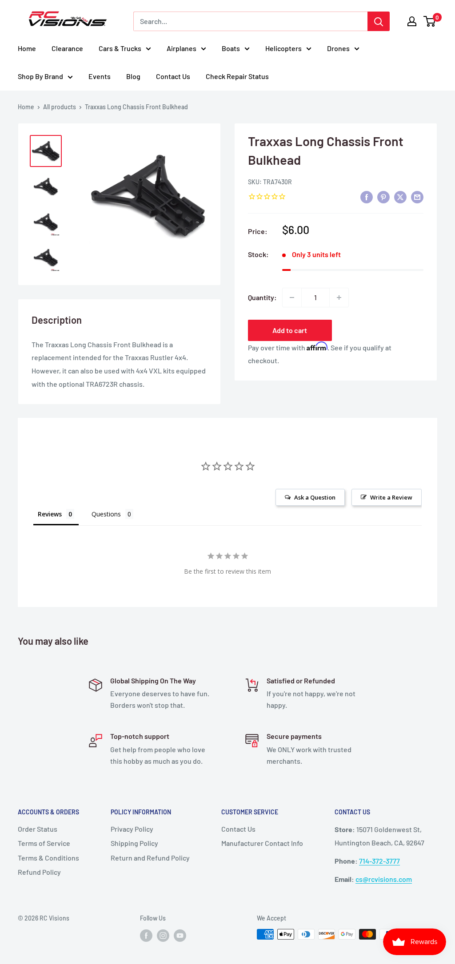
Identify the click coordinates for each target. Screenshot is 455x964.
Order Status (37, 829)
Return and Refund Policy (150, 857)
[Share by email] (417, 197)
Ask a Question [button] (314, 497)
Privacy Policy (132, 829)
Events (99, 76)
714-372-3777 (379, 861)
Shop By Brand (40, 76)
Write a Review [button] (391, 497)
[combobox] (250, 21)
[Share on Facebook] (366, 197)
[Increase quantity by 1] (339, 297)
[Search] (378, 21)
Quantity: (262, 297)
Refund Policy (39, 872)
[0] (429, 21)
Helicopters (283, 48)
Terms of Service (44, 843)
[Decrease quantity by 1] (292, 297)
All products (59, 107)
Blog (133, 76)
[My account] (411, 21)
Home (27, 48)
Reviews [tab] (50, 514)
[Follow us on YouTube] (180, 935)
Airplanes (181, 48)
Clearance (67, 48)
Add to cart (289, 330)
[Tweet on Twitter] (400, 197)
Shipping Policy (134, 843)
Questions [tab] (106, 514)
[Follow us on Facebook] (146, 935)
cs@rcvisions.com (383, 879)
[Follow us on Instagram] (163, 935)
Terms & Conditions (48, 857)
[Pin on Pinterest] (383, 197)
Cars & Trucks (120, 48)
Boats (231, 48)
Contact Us (173, 76)
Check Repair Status (237, 76)
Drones (338, 48)
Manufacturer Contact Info (262, 843)
